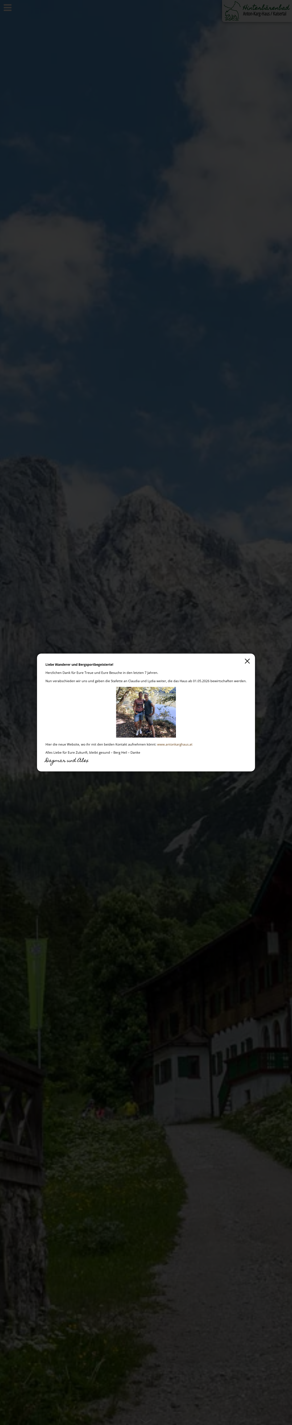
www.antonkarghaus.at (174, 744)
